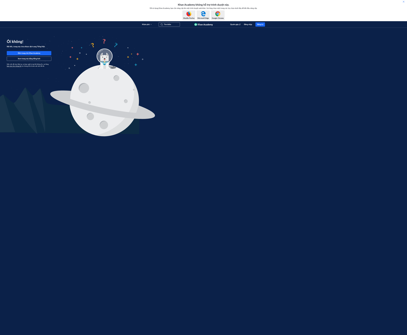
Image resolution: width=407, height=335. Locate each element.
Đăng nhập (248, 24)
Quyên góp (234, 24)
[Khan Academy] (203, 24)
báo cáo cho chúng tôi (14, 66)
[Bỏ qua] (403, 1)
